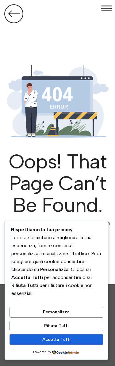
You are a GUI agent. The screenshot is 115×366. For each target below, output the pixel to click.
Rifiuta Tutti (56, 325)
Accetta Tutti (56, 339)
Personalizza (56, 312)
